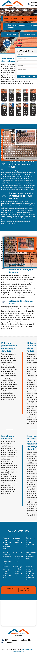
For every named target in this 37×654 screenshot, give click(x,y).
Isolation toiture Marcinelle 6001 (18, 541)
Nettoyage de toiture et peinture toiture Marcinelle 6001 (7, 543)
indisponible (9, 27)
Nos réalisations (10, 35)
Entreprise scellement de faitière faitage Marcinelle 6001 (7, 572)
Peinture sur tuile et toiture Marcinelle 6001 (30, 542)
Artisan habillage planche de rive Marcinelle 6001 (7, 558)
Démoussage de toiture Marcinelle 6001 (31, 556)
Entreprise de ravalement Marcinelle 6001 (19, 557)
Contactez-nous (18, 651)
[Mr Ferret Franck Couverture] (12, 4)
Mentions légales (27, 649)
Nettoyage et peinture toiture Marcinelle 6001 (18, 571)
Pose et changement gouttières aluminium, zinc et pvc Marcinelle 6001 (30, 573)
